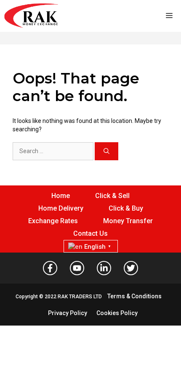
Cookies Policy (117, 313)
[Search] (106, 151)
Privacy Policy (67, 313)
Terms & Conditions (134, 296)
